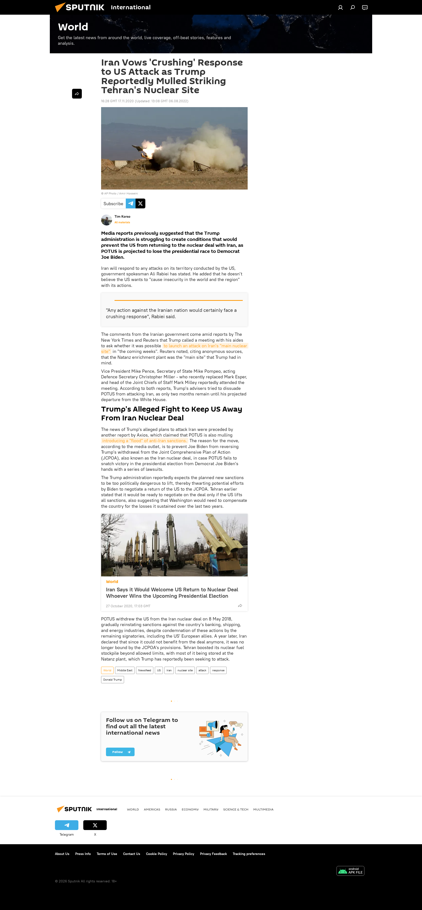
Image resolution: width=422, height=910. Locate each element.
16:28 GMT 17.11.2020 (117, 101)
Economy (190, 809)
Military (210, 809)
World (112, 582)
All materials (122, 222)
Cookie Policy (156, 854)
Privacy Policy (183, 854)
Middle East (124, 670)
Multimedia (263, 809)
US (159, 670)
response (218, 670)
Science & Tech (235, 809)
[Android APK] (350, 871)
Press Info (83, 854)
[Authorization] (340, 7)
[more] (240, 605)
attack (202, 670)
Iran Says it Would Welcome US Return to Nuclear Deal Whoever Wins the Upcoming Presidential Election (172, 592)
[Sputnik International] (81, 13)
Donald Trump (112, 679)
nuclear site (185, 670)
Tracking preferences (249, 854)
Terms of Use (107, 854)
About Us (62, 854)
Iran (169, 670)
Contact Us (131, 854)
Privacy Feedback (213, 854)
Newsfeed (144, 670)
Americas (152, 809)
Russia (171, 809)
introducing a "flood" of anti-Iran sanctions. (144, 440)
